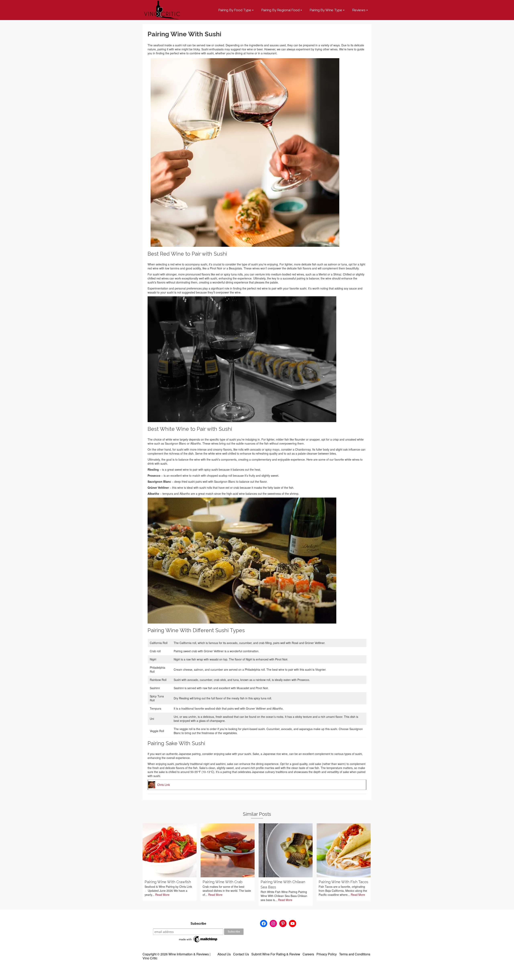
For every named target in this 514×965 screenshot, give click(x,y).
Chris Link (163, 785)
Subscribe (198, 923)
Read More (162, 895)
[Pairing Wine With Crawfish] (170, 850)
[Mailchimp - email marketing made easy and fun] (198, 939)
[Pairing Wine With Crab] (228, 850)
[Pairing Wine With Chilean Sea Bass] (286, 850)
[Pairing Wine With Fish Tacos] (344, 850)
